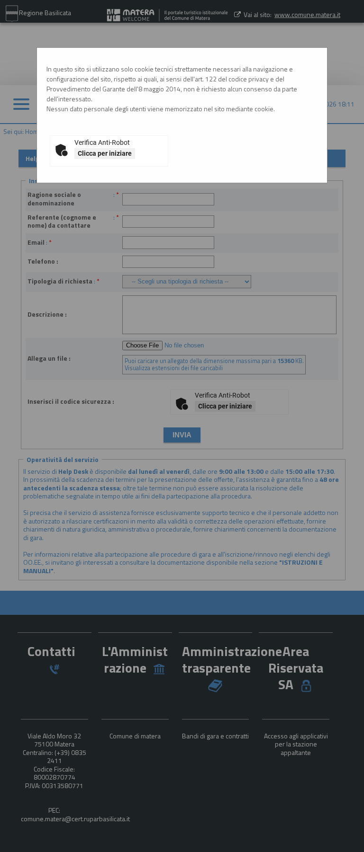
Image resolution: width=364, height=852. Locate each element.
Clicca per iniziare (105, 153)
